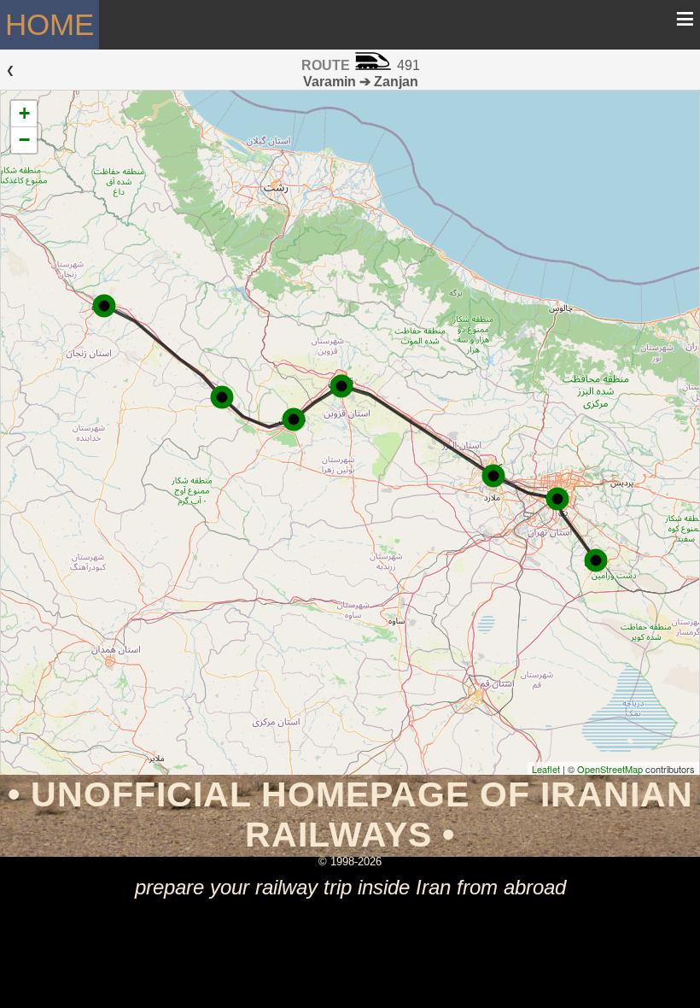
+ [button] (24, 113)
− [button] (24, 139)
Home (49, 25)
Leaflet (546, 769)
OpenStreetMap (610, 769)
